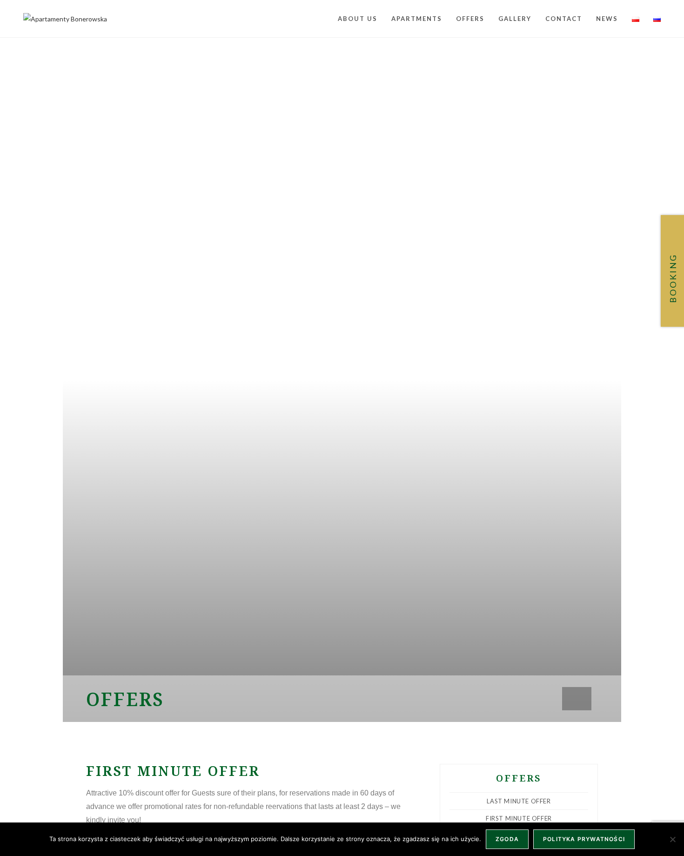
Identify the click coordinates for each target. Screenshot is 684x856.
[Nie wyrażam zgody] (672, 839)
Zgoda (507, 839)
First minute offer (519, 818)
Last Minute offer (518, 801)
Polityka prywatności (584, 839)
